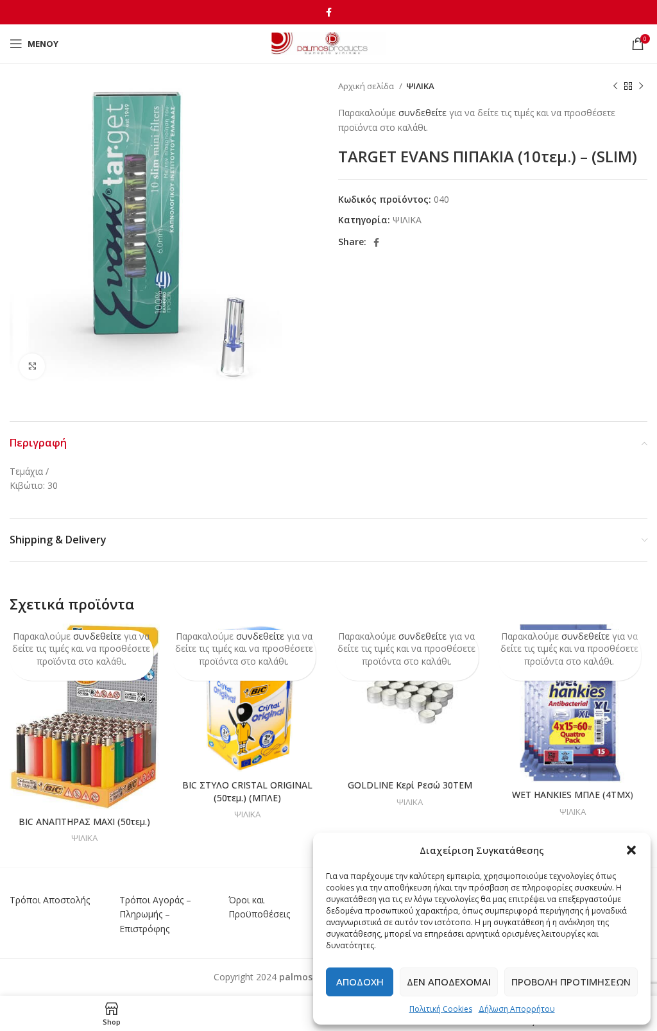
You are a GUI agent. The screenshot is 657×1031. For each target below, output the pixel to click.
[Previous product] (615, 86)
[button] (631, 850)
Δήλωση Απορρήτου (517, 1008)
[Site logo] (328, 43)
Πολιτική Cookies (440, 1008)
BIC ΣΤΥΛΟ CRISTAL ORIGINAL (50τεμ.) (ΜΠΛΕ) (247, 791)
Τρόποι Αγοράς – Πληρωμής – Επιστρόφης (155, 914)
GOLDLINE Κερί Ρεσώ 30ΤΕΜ (410, 785)
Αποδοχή (360, 981)
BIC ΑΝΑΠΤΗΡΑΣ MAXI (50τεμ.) (84, 821)
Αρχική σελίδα (367, 86)
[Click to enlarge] (32, 366)
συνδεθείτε (422, 113)
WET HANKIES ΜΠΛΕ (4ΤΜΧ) (572, 794)
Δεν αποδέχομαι (449, 981)
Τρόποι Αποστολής (50, 900)
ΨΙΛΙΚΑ (420, 86)
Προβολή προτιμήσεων (571, 981)
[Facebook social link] (329, 12)
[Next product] (641, 86)
